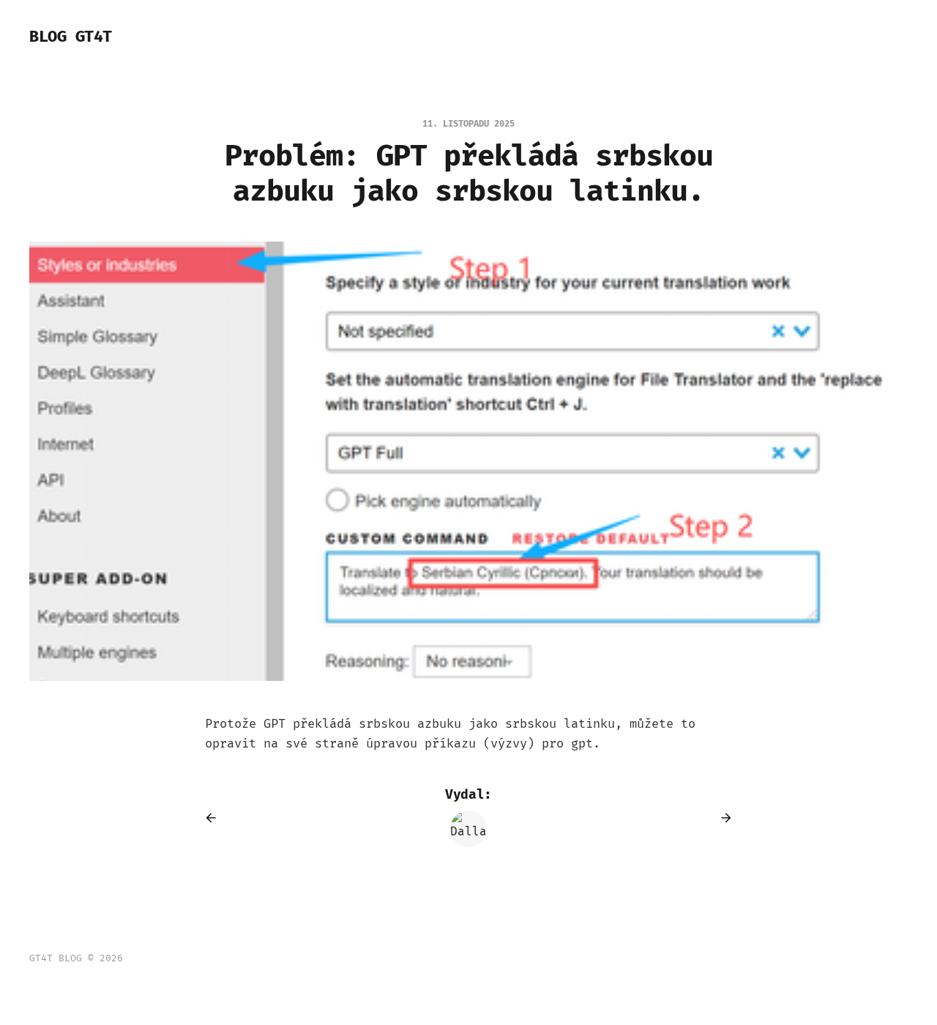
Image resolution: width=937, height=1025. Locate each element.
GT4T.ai (221, 36)
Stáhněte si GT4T (317, 36)
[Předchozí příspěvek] (216, 818)
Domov (160, 36)
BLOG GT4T (70, 37)
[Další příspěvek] (721, 818)
